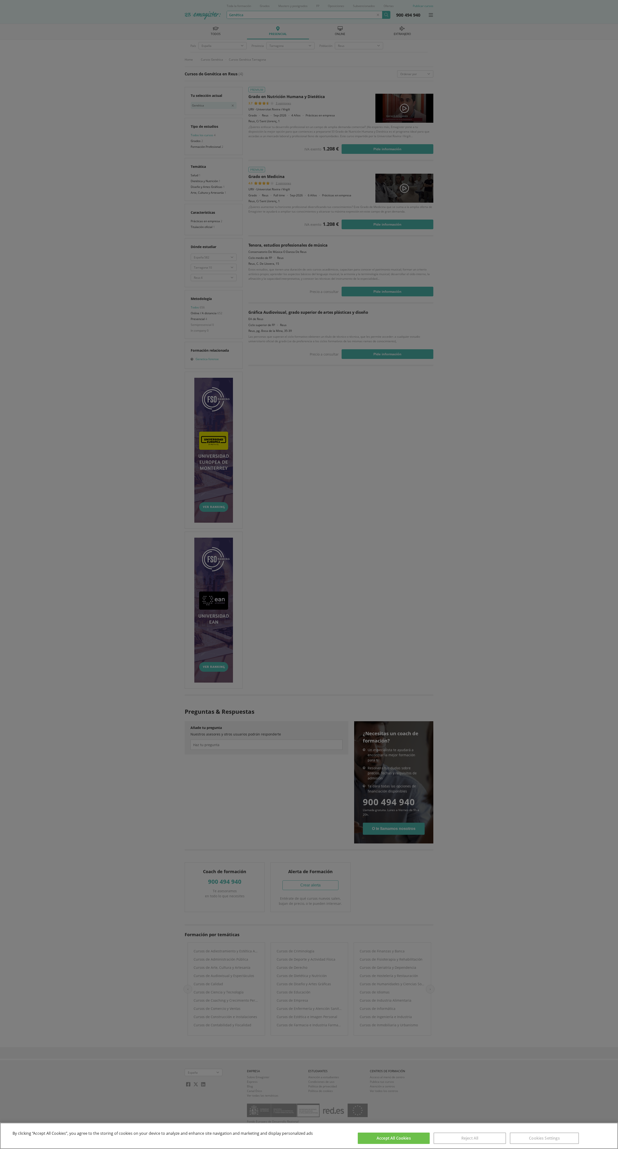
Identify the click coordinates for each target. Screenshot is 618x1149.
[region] (309, 1136)
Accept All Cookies (394, 1138)
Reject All (469, 1138)
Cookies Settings (544, 1138)
